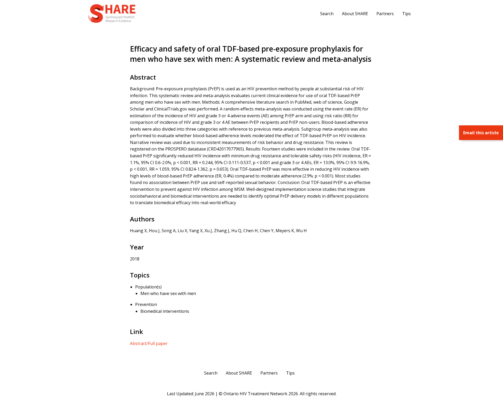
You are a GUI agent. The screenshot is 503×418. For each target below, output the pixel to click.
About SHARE (355, 13)
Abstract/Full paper (149, 343)
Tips (406, 13)
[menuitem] (327, 13)
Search (326, 13)
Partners (385, 13)
